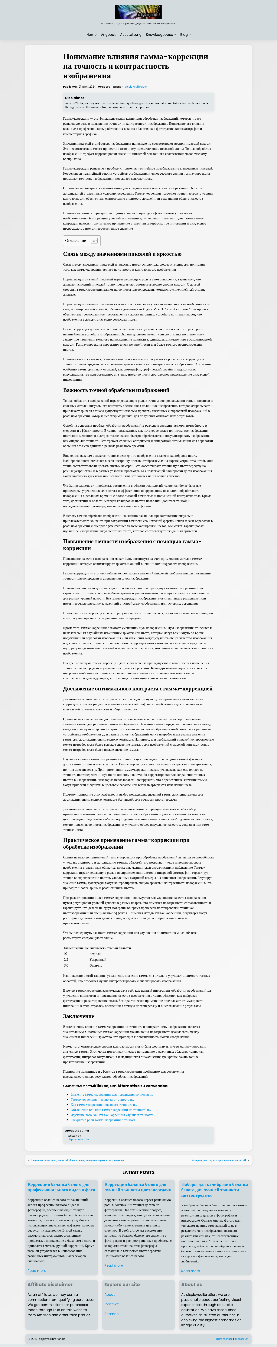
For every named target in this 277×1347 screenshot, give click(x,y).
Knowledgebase (159, 34)
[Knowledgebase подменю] (175, 35)
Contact (111, 1304)
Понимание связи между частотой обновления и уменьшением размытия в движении (77, 1160)
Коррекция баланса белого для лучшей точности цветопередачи (137, 1187)
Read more (37, 1270)
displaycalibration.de (52, 1339)
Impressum (242, 1339)
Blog (184, 34)
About (109, 1294)
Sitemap (111, 1313)
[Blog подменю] (190, 35)
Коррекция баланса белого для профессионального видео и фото (61, 1187)
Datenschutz (224, 1339)
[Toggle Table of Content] (92, 240)
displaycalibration (136, 87)
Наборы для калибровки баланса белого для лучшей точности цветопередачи (214, 1190)
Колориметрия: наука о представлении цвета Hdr (218, 1160)
